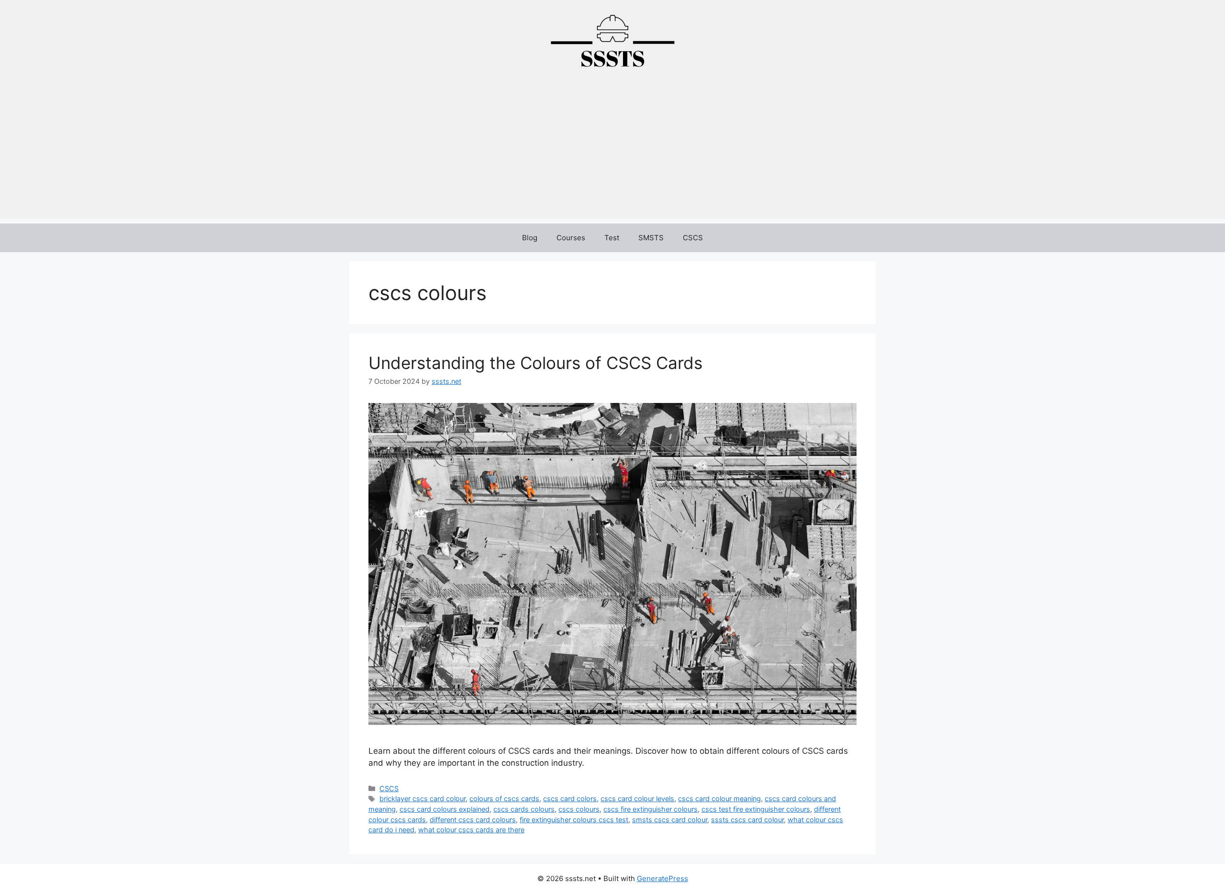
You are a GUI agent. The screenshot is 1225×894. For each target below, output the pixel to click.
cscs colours (579, 809)
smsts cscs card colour (669, 820)
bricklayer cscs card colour (422, 798)
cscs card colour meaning (719, 798)
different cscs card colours (473, 820)
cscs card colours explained (445, 809)
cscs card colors (570, 798)
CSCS (693, 237)
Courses (571, 237)
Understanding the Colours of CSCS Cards (535, 363)
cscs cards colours (524, 809)
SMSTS (651, 237)
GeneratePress (662, 878)
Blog (529, 237)
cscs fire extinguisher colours (650, 809)
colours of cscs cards (504, 798)
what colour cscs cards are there (471, 830)
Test (611, 237)
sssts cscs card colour (747, 820)
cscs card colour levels (637, 798)
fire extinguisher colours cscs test (574, 820)
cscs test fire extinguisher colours (756, 809)
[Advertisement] (612, 152)
